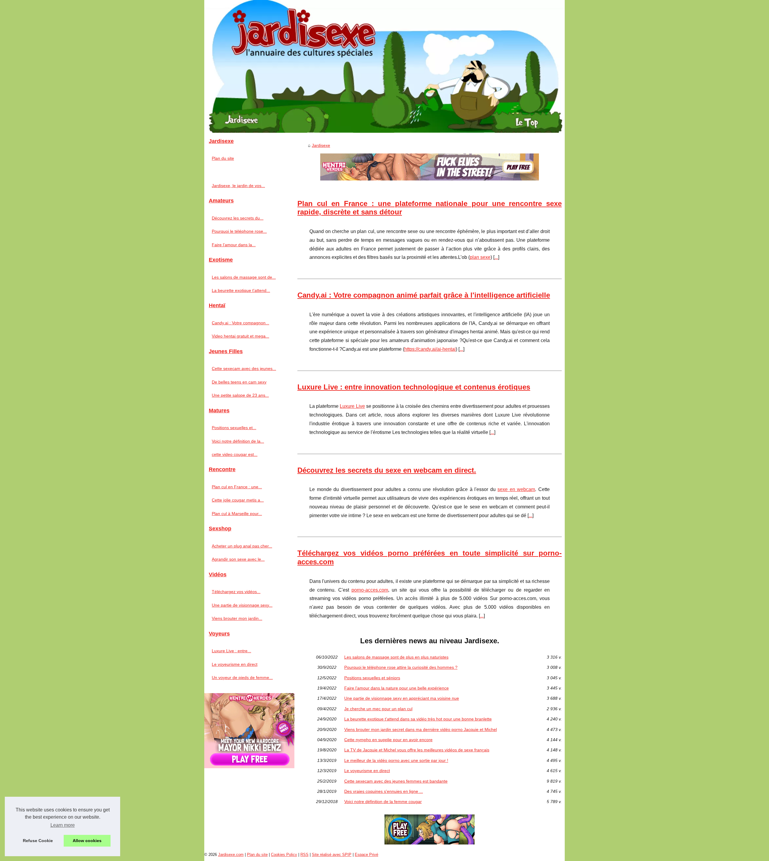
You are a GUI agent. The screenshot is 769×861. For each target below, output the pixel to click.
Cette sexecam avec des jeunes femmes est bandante (396, 781)
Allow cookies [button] (87, 840)
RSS (304, 854)
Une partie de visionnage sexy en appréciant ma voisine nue (401, 698)
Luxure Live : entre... (231, 650)
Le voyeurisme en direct (367, 771)
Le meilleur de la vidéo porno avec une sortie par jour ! (396, 760)
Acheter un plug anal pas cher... (242, 546)
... (496, 257)
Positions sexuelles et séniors (372, 678)
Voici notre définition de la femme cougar (383, 801)
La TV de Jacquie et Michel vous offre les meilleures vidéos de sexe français (416, 750)
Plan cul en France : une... (237, 486)
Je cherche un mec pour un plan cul (378, 709)
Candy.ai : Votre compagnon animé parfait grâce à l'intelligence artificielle (423, 295)
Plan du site (223, 158)
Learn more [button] (62, 825)
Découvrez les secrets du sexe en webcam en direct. (386, 470)
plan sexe (480, 257)
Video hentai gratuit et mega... (240, 336)
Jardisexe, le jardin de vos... (238, 185)
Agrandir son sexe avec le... (238, 559)
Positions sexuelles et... (234, 427)
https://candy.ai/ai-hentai (430, 349)
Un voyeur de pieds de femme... (242, 677)
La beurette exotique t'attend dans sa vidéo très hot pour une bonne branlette (418, 719)
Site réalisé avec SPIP (331, 854)
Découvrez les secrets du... (237, 218)
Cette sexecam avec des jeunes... (244, 368)
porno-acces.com (369, 590)
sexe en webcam (516, 489)
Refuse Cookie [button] (38, 840)
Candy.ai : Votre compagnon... (240, 322)
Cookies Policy (284, 854)
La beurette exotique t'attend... (241, 290)
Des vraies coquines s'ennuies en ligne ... (383, 791)
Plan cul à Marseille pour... (237, 513)
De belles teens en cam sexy (239, 382)
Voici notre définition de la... (238, 441)
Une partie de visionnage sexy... (242, 605)
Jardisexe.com (231, 854)
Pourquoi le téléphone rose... (239, 231)
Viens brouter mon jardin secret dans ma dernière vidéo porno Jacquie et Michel (420, 729)
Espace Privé (366, 854)
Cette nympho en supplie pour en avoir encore (388, 740)
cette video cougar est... (234, 454)
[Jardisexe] (384, 66)
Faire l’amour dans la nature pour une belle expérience (396, 688)
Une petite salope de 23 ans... (240, 395)
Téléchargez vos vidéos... (236, 591)
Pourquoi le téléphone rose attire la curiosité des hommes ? (400, 667)
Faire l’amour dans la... (234, 244)
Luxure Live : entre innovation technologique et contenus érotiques (413, 387)
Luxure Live (352, 406)
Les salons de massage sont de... (244, 277)
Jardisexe (321, 145)
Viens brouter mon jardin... (237, 618)
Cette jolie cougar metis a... (238, 500)
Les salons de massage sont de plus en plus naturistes (396, 657)
